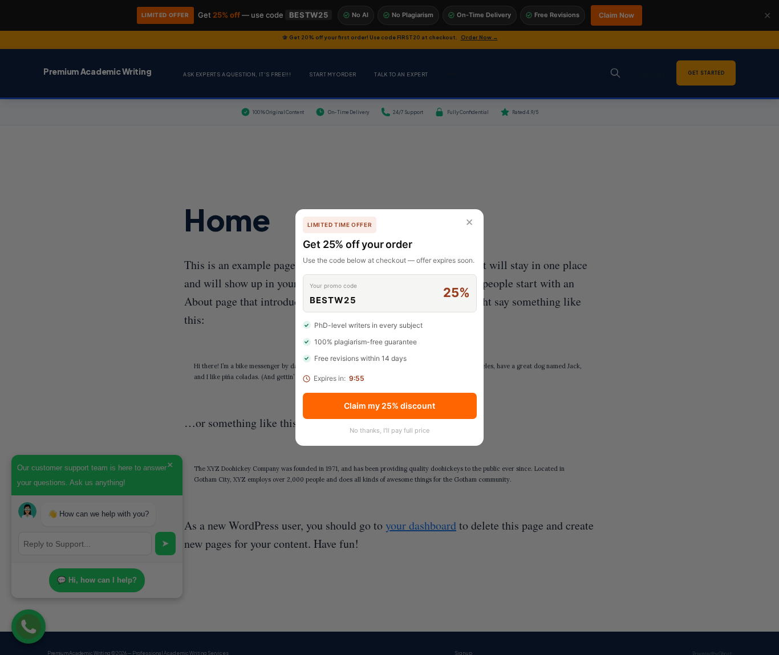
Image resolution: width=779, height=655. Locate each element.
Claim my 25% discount (389, 405)
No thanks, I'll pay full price (389, 430)
